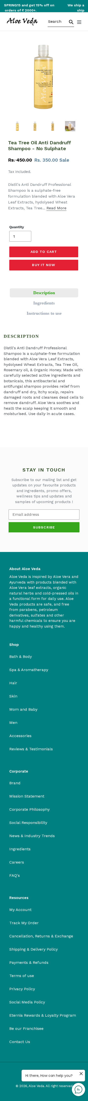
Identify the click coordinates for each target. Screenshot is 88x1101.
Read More (56, 208)
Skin (13, 696)
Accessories (20, 735)
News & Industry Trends (32, 835)
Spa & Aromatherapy (28, 669)
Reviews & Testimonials (31, 749)
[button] (44, 292)
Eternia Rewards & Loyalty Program (42, 1015)
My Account (20, 909)
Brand (15, 783)
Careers (16, 862)
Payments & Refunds (28, 962)
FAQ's (14, 875)
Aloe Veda (36, 1086)
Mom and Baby (23, 709)
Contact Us (19, 1041)
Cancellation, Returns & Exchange (41, 936)
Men (13, 722)
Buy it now (43, 265)
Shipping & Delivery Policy (33, 949)
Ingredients (20, 849)
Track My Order (24, 923)
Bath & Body (20, 656)
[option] (17, 126)
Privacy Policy (22, 989)
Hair (13, 683)
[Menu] (79, 21)
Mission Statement (26, 796)
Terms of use (21, 975)
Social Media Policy (27, 1002)
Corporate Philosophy (29, 809)
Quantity (16, 227)
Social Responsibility (28, 822)
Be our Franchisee (26, 1028)
